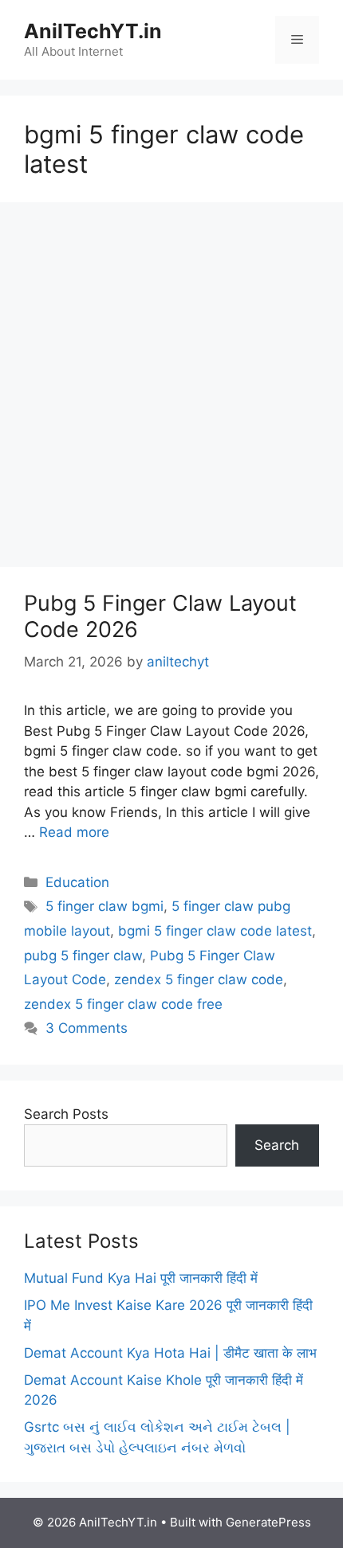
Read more (74, 832)
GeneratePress (268, 1522)
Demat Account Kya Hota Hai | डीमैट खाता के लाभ (170, 1353)
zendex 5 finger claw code (198, 979)
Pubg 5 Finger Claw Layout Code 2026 (160, 616)
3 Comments (86, 1028)
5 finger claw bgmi (104, 906)
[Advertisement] (171, 389)
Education (77, 882)
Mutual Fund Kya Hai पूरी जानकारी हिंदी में (141, 1278)
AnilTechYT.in (93, 31)
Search (276, 1145)
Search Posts (66, 1114)
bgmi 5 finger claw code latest (215, 931)
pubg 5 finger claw (83, 956)
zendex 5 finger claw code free (123, 1004)
